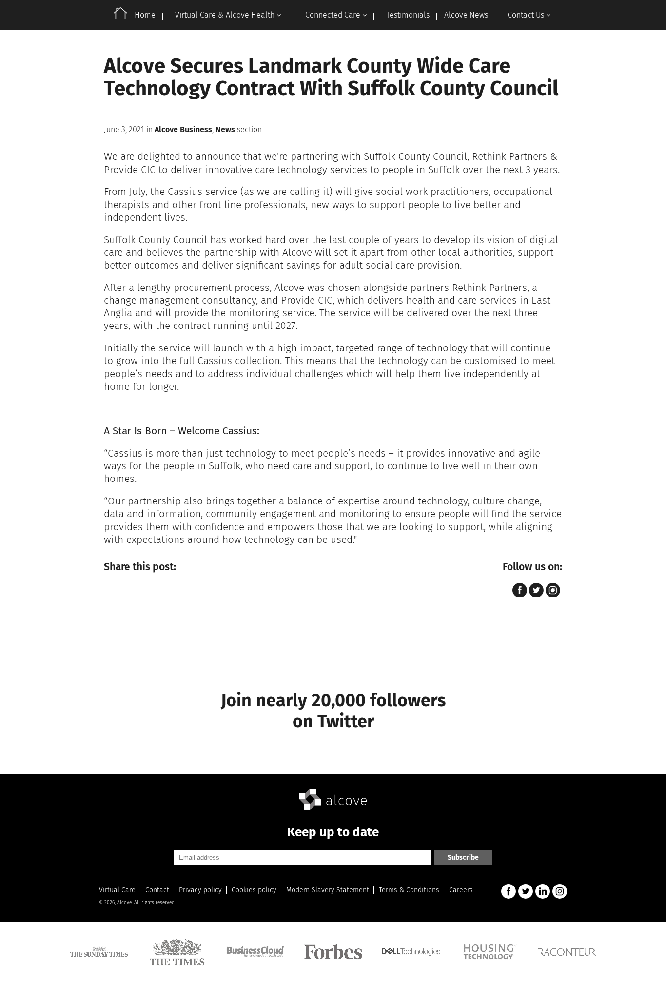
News (225, 129)
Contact (157, 890)
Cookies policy (254, 890)
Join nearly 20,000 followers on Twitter (333, 711)
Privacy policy (200, 890)
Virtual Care (117, 890)
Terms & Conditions (409, 890)
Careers (461, 890)
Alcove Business (183, 129)
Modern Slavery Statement (327, 890)
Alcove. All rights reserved (146, 902)
